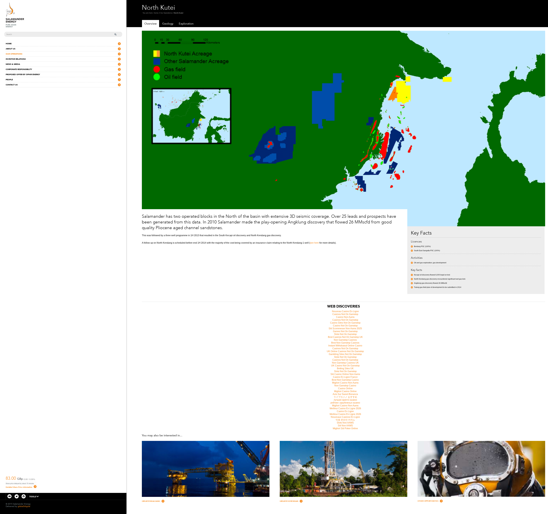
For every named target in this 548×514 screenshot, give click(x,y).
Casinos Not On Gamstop (345, 314)
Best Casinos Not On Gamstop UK (345, 337)
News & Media (13, 64)
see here (314, 243)
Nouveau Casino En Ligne (345, 311)
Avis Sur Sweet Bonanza (345, 394)
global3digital (24, 506)
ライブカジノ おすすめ (345, 397)
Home (9, 44)
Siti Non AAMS (345, 425)
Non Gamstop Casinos (345, 340)
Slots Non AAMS (345, 422)
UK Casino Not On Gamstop (345, 365)
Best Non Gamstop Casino (345, 380)
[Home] (15, 14)
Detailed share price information (19, 487)
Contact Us (12, 85)
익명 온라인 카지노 (345, 420)
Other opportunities (428, 501)
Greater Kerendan (289, 501)
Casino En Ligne (345, 411)
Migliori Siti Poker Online (345, 428)
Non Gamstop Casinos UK (345, 363)
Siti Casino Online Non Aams (345, 374)
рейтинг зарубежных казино (345, 402)
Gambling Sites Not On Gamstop (345, 354)
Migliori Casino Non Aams (345, 383)
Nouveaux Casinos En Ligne (345, 417)
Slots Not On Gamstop (345, 334)
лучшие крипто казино (345, 400)
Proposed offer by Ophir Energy (23, 74)
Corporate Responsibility (19, 69)
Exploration (186, 23)
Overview (150, 23)
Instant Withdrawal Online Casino (345, 345)
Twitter (16, 496)
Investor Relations (16, 59)
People (9, 80)
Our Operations (14, 54)
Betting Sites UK (345, 368)
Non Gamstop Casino (345, 385)
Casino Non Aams (345, 317)
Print (23, 496)
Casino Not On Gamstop (345, 325)
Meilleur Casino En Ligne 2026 (345, 408)
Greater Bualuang (151, 501)
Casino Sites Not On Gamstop (345, 323)
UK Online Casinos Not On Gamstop (345, 351)
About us (10, 49)
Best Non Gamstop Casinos (345, 343)
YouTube (9, 496)
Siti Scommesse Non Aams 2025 (345, 328)
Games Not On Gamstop (345, 331)
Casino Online (345, 388)
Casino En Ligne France (345, 377)
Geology (167, 23)
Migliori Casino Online (345, 391)
